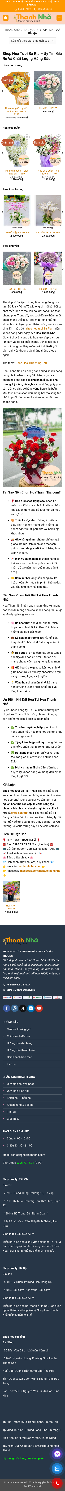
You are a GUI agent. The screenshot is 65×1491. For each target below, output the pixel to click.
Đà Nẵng (8, 1342)
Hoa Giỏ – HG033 (11, 907)
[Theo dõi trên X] (23, 1008)
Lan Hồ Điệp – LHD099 (48, 232)
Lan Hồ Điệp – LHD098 (17, 232)
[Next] (62, 98)
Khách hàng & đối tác (20, 1104)
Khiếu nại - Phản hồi (19, 1098)
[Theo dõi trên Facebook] (6, 1008)
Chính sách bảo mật (19, 1057)
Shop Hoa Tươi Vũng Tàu (31, 363)
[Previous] (3, 98)
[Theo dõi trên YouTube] (39, 1008)
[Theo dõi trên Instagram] (15, 1008)
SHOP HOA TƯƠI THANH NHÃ (19, 951)
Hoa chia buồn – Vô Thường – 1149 (48, 172)
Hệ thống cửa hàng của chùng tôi (23, 1458)
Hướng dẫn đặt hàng (19, 1043)
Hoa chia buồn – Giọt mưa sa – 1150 (16, 172)
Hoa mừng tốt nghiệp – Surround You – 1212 (16, 111)
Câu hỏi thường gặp (19, 1029)
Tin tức (11, 1111)
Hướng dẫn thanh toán (21, 1050)
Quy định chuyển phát (20, 1084)
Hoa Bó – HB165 (48, 108)
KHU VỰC (29, 29)
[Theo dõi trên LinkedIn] (31, 1008)
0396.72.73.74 (25, 1162)
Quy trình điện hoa (18, 1090)
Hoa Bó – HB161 (48, 289)
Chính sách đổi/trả (18, 1036)
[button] (5, 18)
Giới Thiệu (13, 1118)
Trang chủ (12, 29)
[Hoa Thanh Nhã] (32, 18)
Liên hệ (11, 1064)
